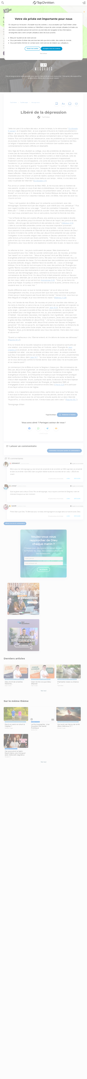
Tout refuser (43, 53)
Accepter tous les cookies (51, 48)
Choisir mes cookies (32, 48)
